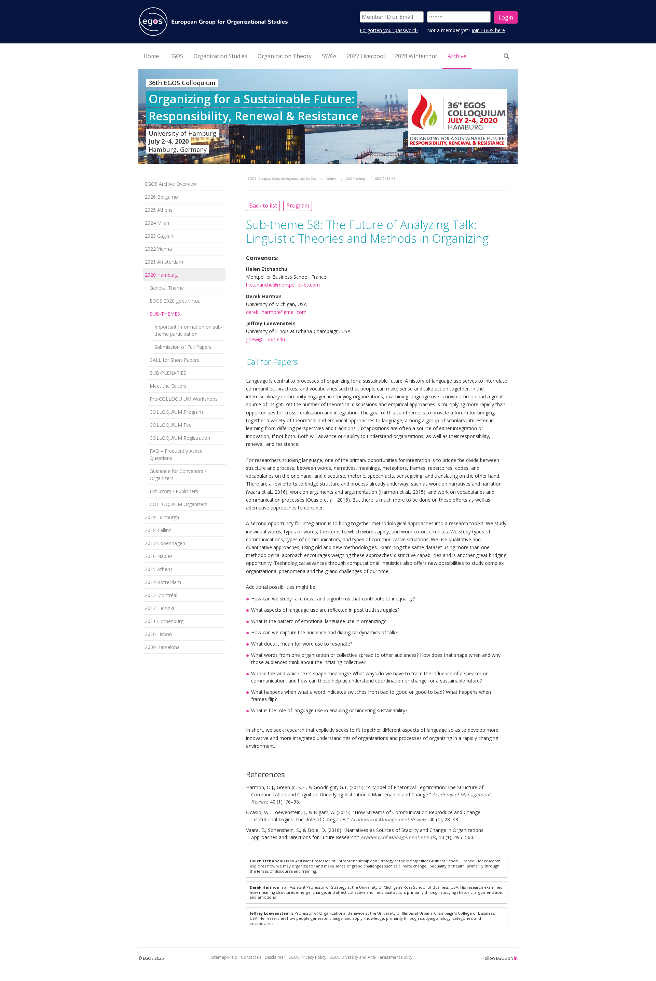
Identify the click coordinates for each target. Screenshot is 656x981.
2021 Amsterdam (164, 261)
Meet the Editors (168, 386)
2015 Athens (159, 569)
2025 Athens (159, 210)
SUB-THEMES (165, 313)
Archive (331, 179)
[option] (328, 116)
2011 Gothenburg (164, 621)
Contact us (251, 957)
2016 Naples (159, 556)
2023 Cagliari (159, 236)
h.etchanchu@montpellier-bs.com (283, 284)
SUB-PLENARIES (168, 373)
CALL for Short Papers (174, 360)
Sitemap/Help (224, 957)
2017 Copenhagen (165, 543)
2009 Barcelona (162, 647)
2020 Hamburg (161, 274)
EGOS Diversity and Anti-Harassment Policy (371, 957)
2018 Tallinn (158, 530)
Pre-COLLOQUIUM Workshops (184, 399)
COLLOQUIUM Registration (180, 438)
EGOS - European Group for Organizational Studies (282, 179)
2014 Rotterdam (163, 582)
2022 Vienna (158, 249)
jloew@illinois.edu (265, 339)
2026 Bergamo (161, 197)
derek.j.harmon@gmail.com (276, 312)
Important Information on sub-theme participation (188, 330)
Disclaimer (275, 957)
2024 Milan (157, 223)
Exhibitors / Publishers (174, 491)
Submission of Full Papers (182, 347)
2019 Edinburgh (162, 517)
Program (297, 205)
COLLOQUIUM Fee (171, 425)
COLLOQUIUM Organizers (178, 504)
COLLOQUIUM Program (176, 412)
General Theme (167, 287)
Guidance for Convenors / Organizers (178, 474)
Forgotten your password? (389, 30)
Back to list (263, 205)
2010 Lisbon (158, 634)
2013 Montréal (161, 595)
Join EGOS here (488, 30)
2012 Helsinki (159, 608)
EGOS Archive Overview (171, 184)
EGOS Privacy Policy (307, 957)
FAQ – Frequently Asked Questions (176, 454)
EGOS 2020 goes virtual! (176, 300)
